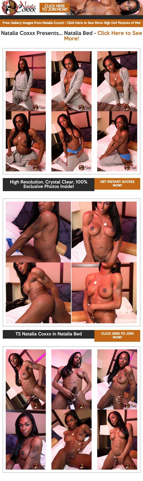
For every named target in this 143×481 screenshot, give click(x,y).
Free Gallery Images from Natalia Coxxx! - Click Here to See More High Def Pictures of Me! (72, 23)
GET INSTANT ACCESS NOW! (117, 183)
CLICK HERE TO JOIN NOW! (117, 335)
